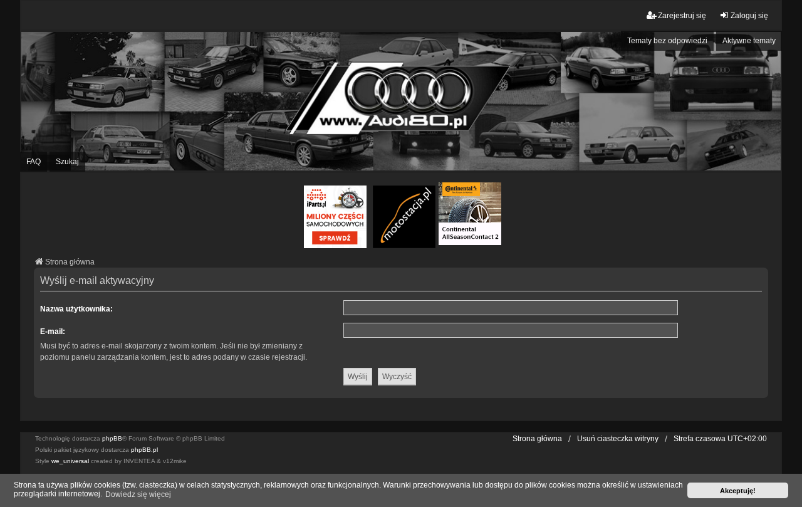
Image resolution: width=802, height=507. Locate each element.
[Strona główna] (401, 101)
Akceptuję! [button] (738, 490)
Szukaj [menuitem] (67, 161)
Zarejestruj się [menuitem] (682, 15)
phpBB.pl (144, 449)
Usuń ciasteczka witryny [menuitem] (618, 438)
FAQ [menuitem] (33, 161)
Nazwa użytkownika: (76, 309)
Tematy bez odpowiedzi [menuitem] (667, 40)
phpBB (112, 438)
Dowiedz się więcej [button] (138, 494)
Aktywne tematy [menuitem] (749, 40)
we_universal (70, 460)
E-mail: (52, 331)
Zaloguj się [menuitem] (749, 15)
